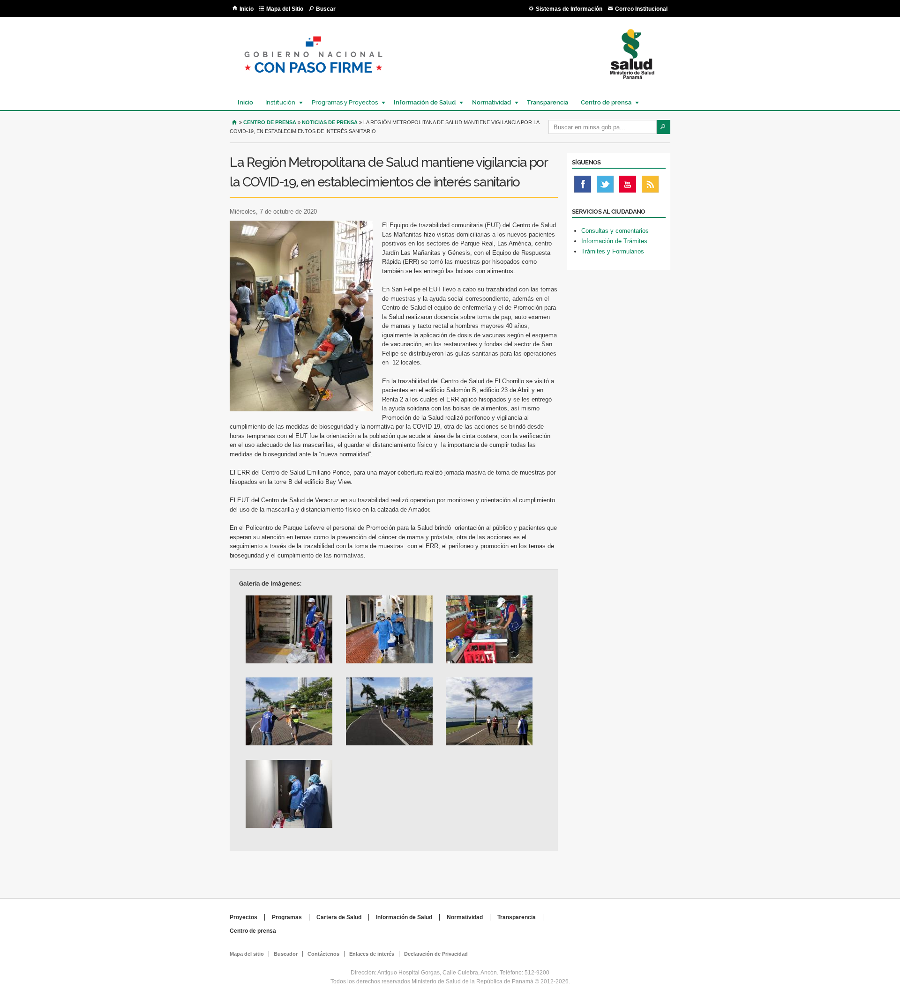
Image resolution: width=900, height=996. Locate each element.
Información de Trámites (614, 241)
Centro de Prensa (269, 122)
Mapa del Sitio (284, 9)
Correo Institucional (641, 9)
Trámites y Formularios (612, 251)
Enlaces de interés (371, 954)
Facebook (582, 186)
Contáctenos (323, 954)
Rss (650, 186)
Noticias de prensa (330, 122)
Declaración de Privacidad (436, 954)
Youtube (627, 186)
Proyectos (243, 917)
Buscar (326, 9)
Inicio (247, 9)
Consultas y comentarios (615, 230)
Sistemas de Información (569, 9)
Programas (287, 917)
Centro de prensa (603, 102)
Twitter (605, 186)
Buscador (286, 954)
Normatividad (489, 102)
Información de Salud (422, 102)
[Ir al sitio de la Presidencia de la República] (313, 80)
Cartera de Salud (338, 917)
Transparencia (547, 102)
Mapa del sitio (247, 954)
